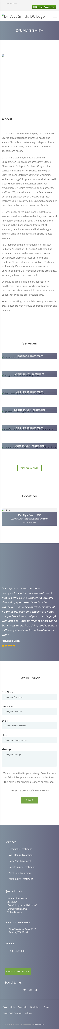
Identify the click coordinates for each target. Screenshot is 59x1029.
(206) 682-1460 (11, 3)
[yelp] (18, 990)
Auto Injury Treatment (21, 878)
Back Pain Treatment (20, 861)
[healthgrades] (24, 990)
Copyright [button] (22, 1007)
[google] (6, 990)
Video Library (14, 912)
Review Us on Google (17, 971)
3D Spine (12, 901)
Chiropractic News (17, 908)
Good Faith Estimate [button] (12, 1013)
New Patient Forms (17, 898)
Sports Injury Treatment (22, 867)
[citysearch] (36, 990)
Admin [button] (28, 1013)
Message (6, 749)
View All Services (29, 467)
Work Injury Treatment (21, 855)
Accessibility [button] (9, 1007)
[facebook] (12, 990)
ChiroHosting (39, 1024)
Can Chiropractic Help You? (22, 905)
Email (5, 720)
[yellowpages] (30, 990)
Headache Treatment (20, 849)
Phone (5, 735)
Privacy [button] (47, 1007)
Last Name (7, 706)
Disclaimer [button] (35, 1007)
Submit (29, 800)
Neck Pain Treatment (20, 873)
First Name (7, 692)
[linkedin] (42, 990)
